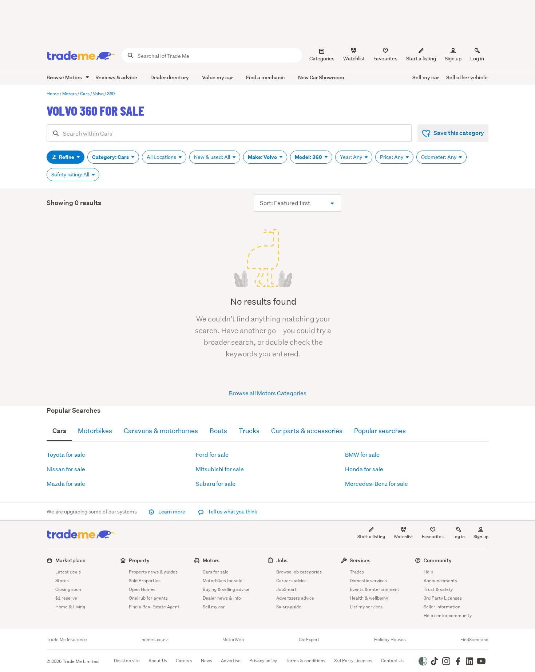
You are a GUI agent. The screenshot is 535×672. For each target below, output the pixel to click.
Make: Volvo (263, 157)
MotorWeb (233, 639)
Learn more (171, 511)
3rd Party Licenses (443, 598)
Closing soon (68, 589)
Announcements (440, 580)
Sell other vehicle (467, 77)
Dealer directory (169, 77)
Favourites (433, 536)
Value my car (217, 77)
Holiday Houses (390, 639)
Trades (357, 572)
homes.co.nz (155, 639)
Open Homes (142, 589)
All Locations (162, 157)
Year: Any (351, 157)
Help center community (448, 615)
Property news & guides (153, 572)
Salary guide (288, 607)
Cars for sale (216, 572)
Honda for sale (364, 469)
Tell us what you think (232, 511)
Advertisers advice (295, 598)
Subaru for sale (215, 483)
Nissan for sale (66, 469)
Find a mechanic (265, 77)
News (206, 660)
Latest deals (68, 572)
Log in (477, 58)
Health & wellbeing (369, 598)
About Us (157, 660)
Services (360, 560)
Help (428, 572)
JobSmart (286, 589)
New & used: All (212, 157)
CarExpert (309, 639)
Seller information (442, 607)
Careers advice (291, 580)
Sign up (453, 58)
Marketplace (70, 560)
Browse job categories (299, 572)
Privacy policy (263, 660)
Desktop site (127, 660)
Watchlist (403, 536)
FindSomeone (474, 639)
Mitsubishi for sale (220, 469)
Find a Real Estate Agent (154, 607)
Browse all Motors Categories (267, 393)
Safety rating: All (70, 174)
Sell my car (425, 77)
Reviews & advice (116, 77)
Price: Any (392, 157)
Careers (184, 660)
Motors (211, 560)
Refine (66, 157)
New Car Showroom (321, 77)
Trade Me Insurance (67, 639)
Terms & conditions (305, 660)
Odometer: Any (439, 157)
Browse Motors (65, 77)
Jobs (282, 560)
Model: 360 (309, 157)
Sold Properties (144, 580)
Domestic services (368, 580)
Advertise (231, 660)
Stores (62, 580)
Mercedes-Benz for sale (376, 483)
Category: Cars (111, 157)
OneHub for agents (148, 598)
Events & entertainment (374, 589)
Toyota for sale (66, 454)
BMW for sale (362, 454)
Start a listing (371, 536)
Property (139, 560)
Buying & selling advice (226, 589)
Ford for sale (212, 454)
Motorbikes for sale (222, 580)
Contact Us (392, 660)
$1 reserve (66, 598)
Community (438, 560)
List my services (366, 607)
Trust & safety (438, 589)
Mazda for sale (66, 483)
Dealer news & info (222, 598)
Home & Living (70, 607)
